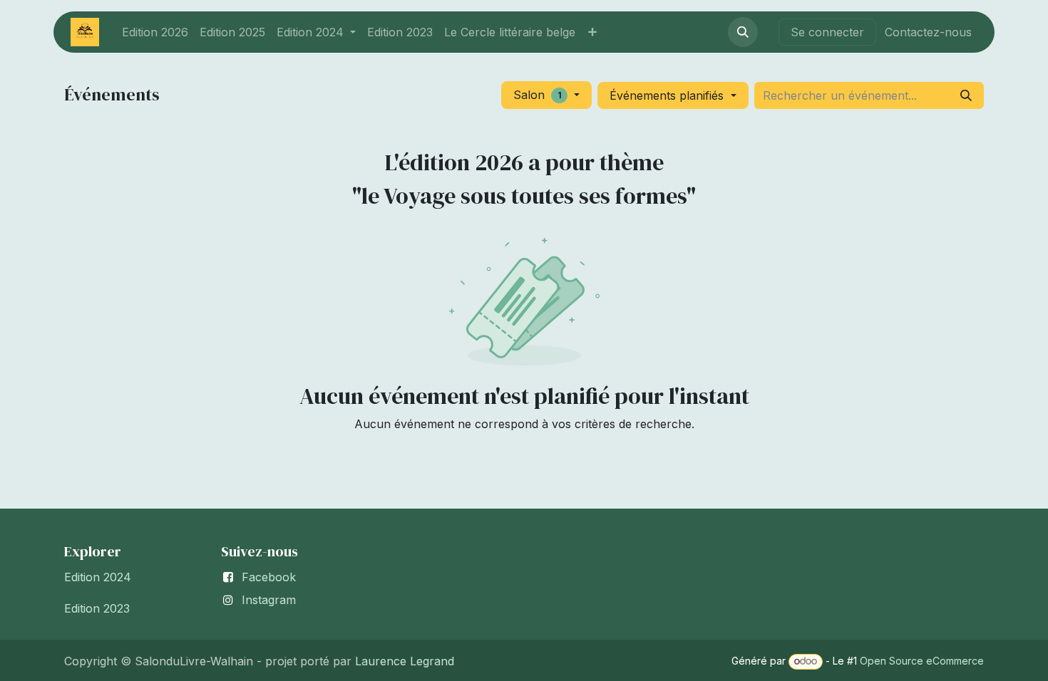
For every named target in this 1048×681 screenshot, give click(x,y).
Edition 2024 (97, 577)
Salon (537, 95)
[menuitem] (155, 32)
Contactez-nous (928, 32)
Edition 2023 (97, 608)
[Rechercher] (966, 95)
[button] (743, 32)
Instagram (269, 600)
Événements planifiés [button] (668, 95)
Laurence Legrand (402, 661)
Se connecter (827, 32)
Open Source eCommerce (922, 661)
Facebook (269, 577)
